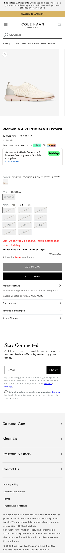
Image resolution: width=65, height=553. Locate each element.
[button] (5, 24)
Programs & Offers (32, 454)
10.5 (24, 210)
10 (9, 210)
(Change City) (55, 254)
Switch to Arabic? (32, 13)
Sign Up (53, 370)
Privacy (8, 386)
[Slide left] (46, 122)
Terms (18, 257)
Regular (10, 198)
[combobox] (32, 35)
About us (32, 439)
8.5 (40, 225)
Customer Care (32, 423)
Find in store (9, 303)
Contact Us (32, 469)
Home (5, 44)
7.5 (9, 225)
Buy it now (32, 276)
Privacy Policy (11, 484)
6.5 (25, 217)
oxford (15, 44)
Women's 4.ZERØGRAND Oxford (38, 44)
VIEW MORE (36, 295)
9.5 (25, 232)
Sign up (56, 392)
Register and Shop (34, 8)
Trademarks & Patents (15, 506)
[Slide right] (61, 122)
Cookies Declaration (14, 491)
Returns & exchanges (13, 310)
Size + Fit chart (10, 318)
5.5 (40, 210)
